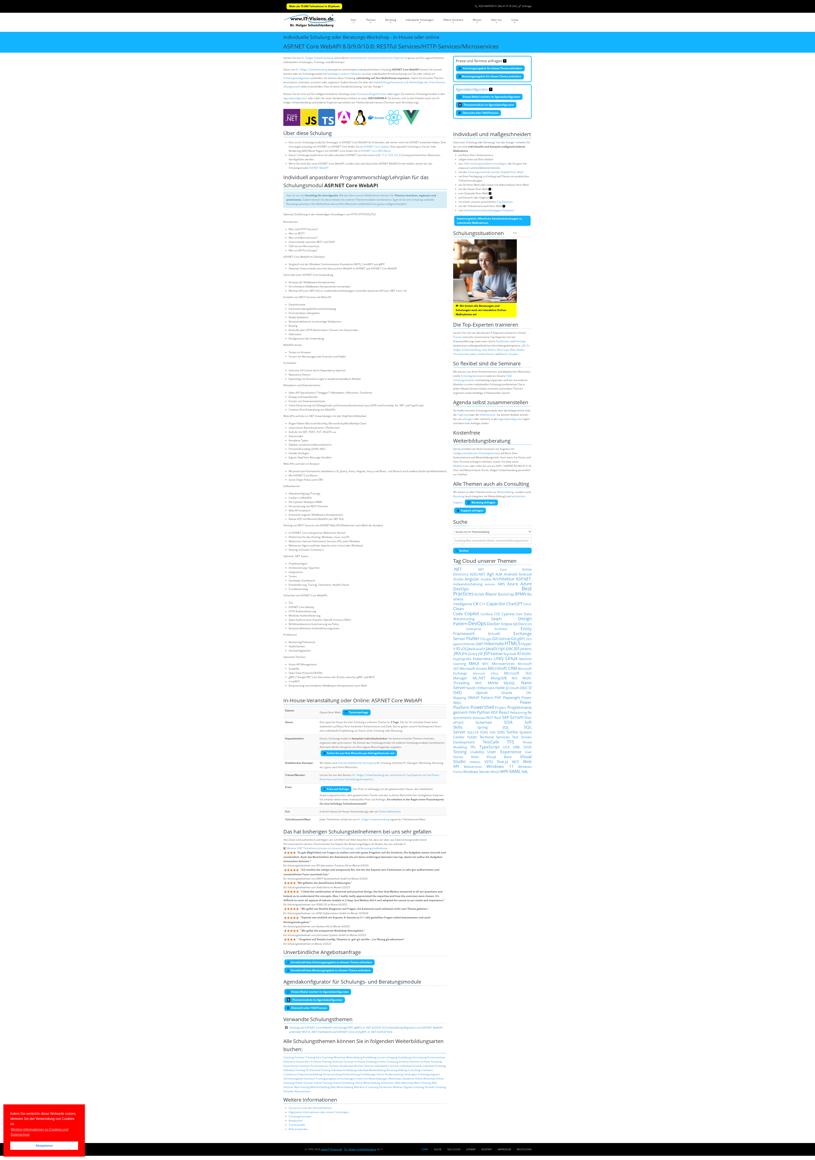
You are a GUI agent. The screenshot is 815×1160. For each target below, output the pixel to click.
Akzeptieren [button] (44, 1145)
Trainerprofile (297, 1125)
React (504, 712)
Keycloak (509, 654)
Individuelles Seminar (387, 1066)
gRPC (521, 638)
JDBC (509, 648)
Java (471, 648)
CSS (497, 614)
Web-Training (302, 1087)
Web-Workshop (404, 1083)
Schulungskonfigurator (296, 78)
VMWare (474, 762)
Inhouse (288, 1061)
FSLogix (486, 639)
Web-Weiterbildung (341, 1087)
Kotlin (526, 653)
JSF (480, 653)
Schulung (288, 1057)
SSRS (501, 732)
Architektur (504, 579)
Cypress (508, 613)
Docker (493, 623)
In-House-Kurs (301, 1061)
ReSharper (479, 718)
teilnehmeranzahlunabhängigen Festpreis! (489, 210)
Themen (371, 20)
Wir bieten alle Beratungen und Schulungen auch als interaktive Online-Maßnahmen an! (481, 310)
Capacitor (495, 604)
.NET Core (491, 569)
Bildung (402, 1070)
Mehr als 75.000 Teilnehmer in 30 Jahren (314, 6)
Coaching (327, 1057)
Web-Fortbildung (320, 1087)
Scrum (517, 717)
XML (524, 771)
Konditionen (296, 1120)
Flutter (473, 638)
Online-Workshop (425, 1078)
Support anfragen (471, 510)
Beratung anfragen (483, 502)
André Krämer (486, 354)
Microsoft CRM (502, 668)
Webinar (398, 1087)
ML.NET (479, 677)
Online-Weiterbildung (367, 1083)
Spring (482, 727)
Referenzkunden (298, 1129)
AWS (501, 584)
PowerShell (482, 707)
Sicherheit (483, 722)
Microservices (503, 663)
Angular (472, 578)
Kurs (318, 1057)
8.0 (401, 155)
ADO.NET (477, 574)
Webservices (473, 766)
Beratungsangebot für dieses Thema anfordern (491, 76)
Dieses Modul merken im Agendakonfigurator (491, 97)
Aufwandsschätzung (467, 584)
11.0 (383, 155)
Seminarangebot (293, 1078)
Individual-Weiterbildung (371, 1070)
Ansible (486, 579)
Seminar (300, 1057)
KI (519, 653)
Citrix (527, 604)
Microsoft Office (485, 673)
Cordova (486, 614)
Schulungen (410, 1074)
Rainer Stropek (509, 354)
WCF (515, 761)
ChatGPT (514, 603)
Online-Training (323, 1083)
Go (514, 638)
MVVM (493, 683)
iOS (464, 648)
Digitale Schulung (413, 1087)
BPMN (520, 594)
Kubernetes (482, 658)
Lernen (381, 1057)
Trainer (457, 337)
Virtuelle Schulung (435, 1087)
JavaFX (480, 649)
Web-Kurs (359, 1087)
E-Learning (372, 1087)
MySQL (509, 682)
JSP (487, 653)
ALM (498, 574)
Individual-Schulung (434, 1066)
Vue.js (502, 761)
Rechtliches (524, 1149)
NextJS (471, 688)
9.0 (396, 155)
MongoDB (499, 678)
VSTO (488, 761)
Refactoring (518, 712)
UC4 (506, 747)
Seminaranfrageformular (372, 94)
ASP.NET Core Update (376, 146)
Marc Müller (517, 350)
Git (495, 638)
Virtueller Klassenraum (296, 1091)
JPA (464, 653)
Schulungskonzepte (300, 1116)
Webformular (461, 466)
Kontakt (486, 1149)
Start (353, 20)
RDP (494, 712)
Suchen (464, 550)
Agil (490, 574)
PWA (472, 712)
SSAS (484, 732)
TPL (473, 746)
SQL (505, 727)
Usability (477, 752)
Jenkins (526, 648)
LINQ (499, 658)
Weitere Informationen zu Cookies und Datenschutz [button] (39, 1132)
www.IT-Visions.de (331, 1149)
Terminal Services (494, 736)
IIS (458, 648)
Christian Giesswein (464, 354)
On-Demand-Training (318, 1070)
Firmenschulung (332, 1074)
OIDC (524, 688)
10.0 (390, 155)
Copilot (471, 613)
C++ (482, 603)
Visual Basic (499, 757)
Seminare (309, 1078)
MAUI (474, 663)
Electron (525, 624)
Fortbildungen (368, 1074)
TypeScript (489, 746)
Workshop (339, 1057)
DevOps (477, 623)
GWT (480, 643)
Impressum (504, 1149)
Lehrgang (391, 1057)
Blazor (491, 594)
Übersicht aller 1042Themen (480, 113)
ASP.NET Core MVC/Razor (376, 151)
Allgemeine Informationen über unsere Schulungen (319, 1112)
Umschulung (419, 1057)
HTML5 (512, 643)
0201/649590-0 (488, 6)
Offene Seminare (453, 20)
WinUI (495, 772)
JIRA (457, 653)
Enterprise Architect (486, 629)
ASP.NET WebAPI (318, 168)
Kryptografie (462, 659)
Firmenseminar (436, 1057)
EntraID (494, 633)
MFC (485, 664)
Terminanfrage (358, 712)
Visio (475, 756)
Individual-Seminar (411, 1066)
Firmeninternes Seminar (325, 1066)
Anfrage (527, 6)
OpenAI (482, 692)
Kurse (380, 1074)
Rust (498, 717)
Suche (515, 20)
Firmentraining (351, 1074)
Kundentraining (394, 1074)
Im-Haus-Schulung (431, 1061)
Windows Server (476, 771)
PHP (498, 697)
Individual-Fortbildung (344, 1070)
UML (516, 746)
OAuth (514, 688)
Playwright (511, 697)
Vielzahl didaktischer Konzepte (356, 763)
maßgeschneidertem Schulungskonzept (476, 453)
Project (500, 707)
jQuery (473, 654)
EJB (515, 624)
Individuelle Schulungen (420, 20)
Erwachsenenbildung (310, 1074)
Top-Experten (505, 202)
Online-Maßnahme (390, 811)
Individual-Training (294, 1070)
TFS (510, 742)
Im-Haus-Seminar (409, 1061)
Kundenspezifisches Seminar (357, 1066)
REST (489, 717)
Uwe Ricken (489, 350)
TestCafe (491, 742)
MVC (478, 683)
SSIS (493, 732)
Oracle (506, 692)
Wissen (477, 20)
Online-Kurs (388, 1083)
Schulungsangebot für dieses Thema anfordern (492, 68)
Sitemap (471, 1149)
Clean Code (458, 611)
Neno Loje (503, 350)
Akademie (408, 1078)
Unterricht (362, 1078)
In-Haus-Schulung (387, 1061)
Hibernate (494, 643)
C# (475, 604)
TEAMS (472, 737)
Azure (512, 583)
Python (483, 712)
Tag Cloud (453, 1149)
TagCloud (463, 415)
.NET (457, 569)
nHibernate (485, 688)
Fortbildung (370, 1057)
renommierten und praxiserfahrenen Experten (377, 58)
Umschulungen (346, 1078)
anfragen (467, 419)
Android (510, 574)
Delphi (496, 618)
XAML (515, 771)
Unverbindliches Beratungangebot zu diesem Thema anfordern (331, 970)
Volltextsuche (487, 415)
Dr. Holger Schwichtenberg (317, 58)
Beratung (390, 20)
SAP (505, 717)
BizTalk (479, 594)
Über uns (496, 20)
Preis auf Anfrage (338, 789)
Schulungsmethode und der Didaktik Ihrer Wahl (495, 172)
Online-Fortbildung (343, 1083)
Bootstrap (506, 594)
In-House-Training (321, 1061)
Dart (519, 614)
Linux (511, 658)
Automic (490, 584)
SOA (508, 722)
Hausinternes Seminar (296, 1066)
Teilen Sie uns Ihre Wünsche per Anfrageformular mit (360, 753)
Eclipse (506, 623)
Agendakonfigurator (295, 98)
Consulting (414, 1070)
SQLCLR (473, 732)
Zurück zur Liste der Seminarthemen (310, 1108)
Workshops (395, 1078)
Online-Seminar (304, 1083)
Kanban (496, 653)
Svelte (512, 732)
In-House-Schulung (365, 1061)
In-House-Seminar (343, 1061)
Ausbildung (404, 1057)
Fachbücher (503, 341)
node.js (502, 687)
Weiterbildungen (378, 1078)
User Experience (504, 751)
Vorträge (520, 341)
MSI (514, 678)
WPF (504, 771)
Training (310, 1057)
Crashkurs (427, 1070)
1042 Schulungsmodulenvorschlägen (485, 163)
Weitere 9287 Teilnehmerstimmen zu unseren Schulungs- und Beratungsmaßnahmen (337, 848)
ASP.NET (523, 578)
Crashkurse (290, 1074)
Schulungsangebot (429, 1074)
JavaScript (495, 648)
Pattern (487, 697)
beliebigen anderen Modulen (344, 74)
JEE (517, 648)
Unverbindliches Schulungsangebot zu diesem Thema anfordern (331, 962)
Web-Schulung (422, 1083)
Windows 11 (500, 766)
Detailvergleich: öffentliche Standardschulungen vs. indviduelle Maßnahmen (489, 221)
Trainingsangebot (326, 1078)
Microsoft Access (473, 668)
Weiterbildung (354, 1057)
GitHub (504, 638)
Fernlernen (385, 1087)
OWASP (473, 697)
